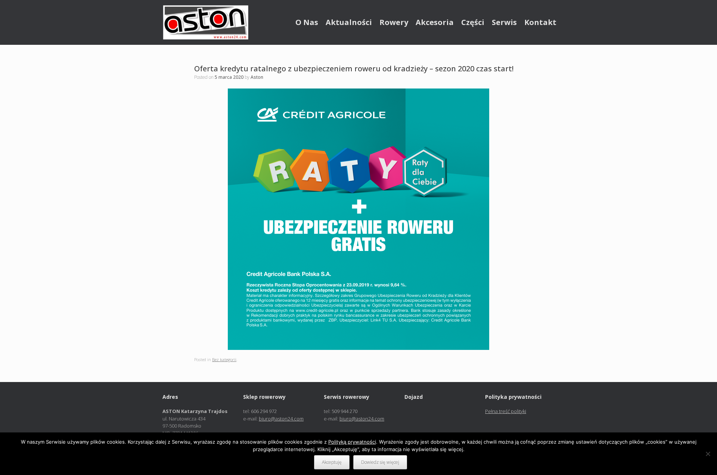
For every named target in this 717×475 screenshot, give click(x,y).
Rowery (393, 22)
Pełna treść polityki (505, 411)
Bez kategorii (224, 359)
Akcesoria (435, 22)
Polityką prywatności (352, 442)
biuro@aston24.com (281, 418)
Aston (257, 77)
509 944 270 (344, 411)
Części (472, 22)
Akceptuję (332, 462)
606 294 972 (264, 411)
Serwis (504, 22)
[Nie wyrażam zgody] (707, 453)
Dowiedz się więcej (380, 462)
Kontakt (540, 22)
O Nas (306, 22)
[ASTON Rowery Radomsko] (205, 22)
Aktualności (349, 22)
